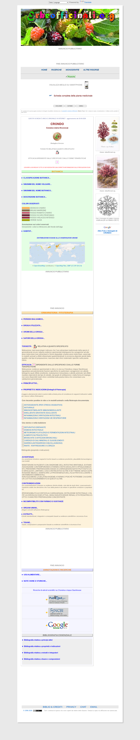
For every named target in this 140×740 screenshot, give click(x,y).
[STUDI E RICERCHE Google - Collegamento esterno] (58, 625)
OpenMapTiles (61, 266)
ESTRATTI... (55, 515)
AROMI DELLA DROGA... (33, 332)
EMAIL (93, 707)
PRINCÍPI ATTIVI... (30, 383)
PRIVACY (71, 707)
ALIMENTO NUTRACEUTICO (36, 435)
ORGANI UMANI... (35, 509)
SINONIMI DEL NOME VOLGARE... (37, 184)
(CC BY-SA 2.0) (76, 266)
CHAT (83, 707)
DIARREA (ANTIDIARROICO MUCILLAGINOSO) (43, 443)
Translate (87, 2)
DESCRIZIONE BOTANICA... (35, 197)
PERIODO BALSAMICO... (33, 319)
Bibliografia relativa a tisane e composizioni (42, 659)
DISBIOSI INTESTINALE (33, 430)
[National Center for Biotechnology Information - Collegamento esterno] (58, 612)
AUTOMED (70, 106)
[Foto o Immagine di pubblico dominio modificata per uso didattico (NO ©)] (107, 217)
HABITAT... (27, 231)
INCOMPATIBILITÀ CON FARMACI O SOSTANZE (43, 501)
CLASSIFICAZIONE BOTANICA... (37, 178)
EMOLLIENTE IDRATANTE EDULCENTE (40, 413)
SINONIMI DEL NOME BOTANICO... (37, 190)
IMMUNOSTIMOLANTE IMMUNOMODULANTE (42, 410)
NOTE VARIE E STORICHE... (35, 581)
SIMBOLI (81, 106)
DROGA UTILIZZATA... (32, 325)
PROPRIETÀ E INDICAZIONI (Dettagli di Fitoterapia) (44, 390)
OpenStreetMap (39, 266)
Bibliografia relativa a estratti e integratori (41, 653)
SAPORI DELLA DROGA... (34, 338)
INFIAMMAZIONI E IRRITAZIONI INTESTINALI (42, 415)
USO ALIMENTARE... (32, 575)
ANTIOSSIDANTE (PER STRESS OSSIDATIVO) (43, 405)
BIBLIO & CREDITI (52, 707)
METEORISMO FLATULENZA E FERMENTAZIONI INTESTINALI (49, 433)
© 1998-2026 (28, 710)
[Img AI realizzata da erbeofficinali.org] (107, 150)
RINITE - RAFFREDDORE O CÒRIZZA (39, 446)
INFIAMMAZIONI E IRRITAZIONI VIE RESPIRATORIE (45, 418)
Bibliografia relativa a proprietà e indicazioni (42, 646)
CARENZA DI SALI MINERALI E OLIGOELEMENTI (44, 440)
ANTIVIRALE (29, 408)
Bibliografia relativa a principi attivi (38, 640)
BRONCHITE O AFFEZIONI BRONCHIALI (40, 438)
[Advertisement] (70, 55)
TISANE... (51, 523)
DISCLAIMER (59, 106)
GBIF (69, 266)
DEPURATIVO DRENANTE (35, 427)
